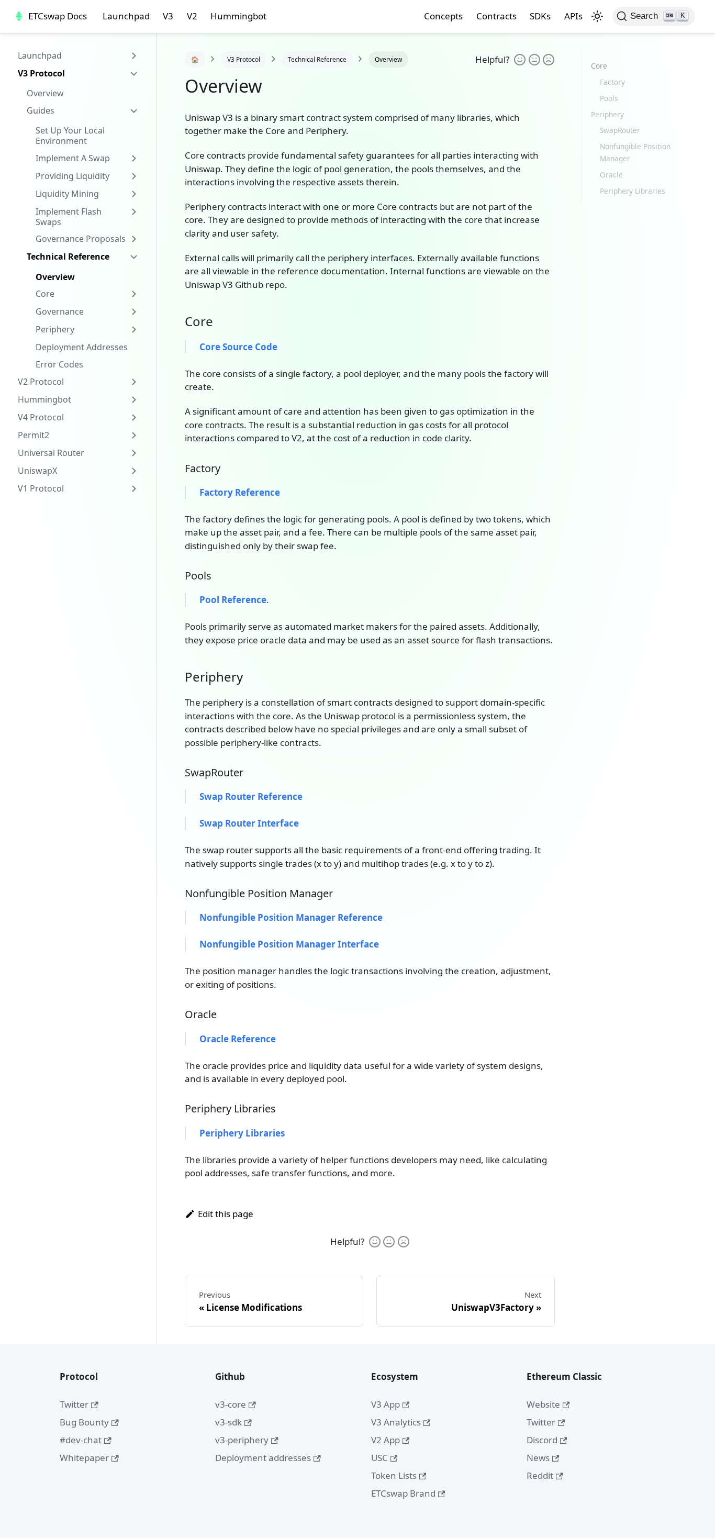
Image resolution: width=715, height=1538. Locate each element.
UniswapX (37, 470)
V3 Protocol (41, 73)
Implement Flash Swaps (69, 217)
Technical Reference (68, 256)
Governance (60, 311)
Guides (40, 110)
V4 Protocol (41, 417)
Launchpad (126, 16)
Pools (609, 98)
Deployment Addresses (82, 347)
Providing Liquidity (72, 176)
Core (45, 293)
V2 (192, 16)
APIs (573, 16)
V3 (168, 16)
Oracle (611, 175)
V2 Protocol (41, 381)
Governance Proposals (81, 238)
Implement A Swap (73, 158)
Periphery (55, 329)
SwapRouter (620, 130)
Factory (612, 82)
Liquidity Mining (67, 193)
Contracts (496, 16)
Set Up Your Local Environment (70, 136)
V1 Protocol (41, 488)
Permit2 (33, 435)
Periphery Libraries (632, 191)
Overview (45, 93)
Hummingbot (238, 16)
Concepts (443, 16)
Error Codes (59, 364)
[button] (597, 16)
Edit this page (225, 1214)
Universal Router (51, 453)
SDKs (540, 16)
